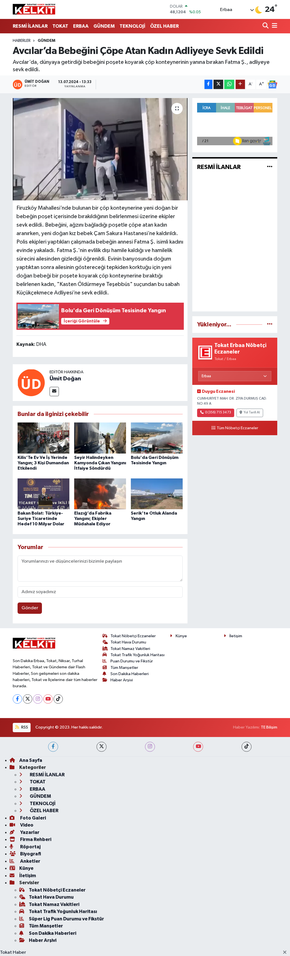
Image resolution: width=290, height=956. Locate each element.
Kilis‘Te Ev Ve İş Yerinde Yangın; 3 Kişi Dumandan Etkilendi (43, 463)
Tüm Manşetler (124, 667)
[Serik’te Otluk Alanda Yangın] (157, 493)
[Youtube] (48, 699)
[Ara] (266, 26)
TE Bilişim (269, 727)
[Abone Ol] (272, 84)
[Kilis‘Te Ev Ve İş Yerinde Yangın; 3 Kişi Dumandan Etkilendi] (43, 437)
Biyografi (30, 853)
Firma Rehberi (35, 839)
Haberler (22, 41)
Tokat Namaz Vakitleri (130, 649)
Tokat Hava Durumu (128, 642)
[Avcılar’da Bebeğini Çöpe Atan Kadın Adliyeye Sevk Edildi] (100, 149)
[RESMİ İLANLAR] (269, 167)
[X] (27, 699)
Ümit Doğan (65, 378)
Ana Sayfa (30, 760)
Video (26, 825)
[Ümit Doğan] (31, 382)
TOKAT (60, 26)
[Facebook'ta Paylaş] (208, 84)
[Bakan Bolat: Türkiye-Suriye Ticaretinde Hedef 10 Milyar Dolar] (43, 493)
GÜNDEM (104, 26)
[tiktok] (246, 747)
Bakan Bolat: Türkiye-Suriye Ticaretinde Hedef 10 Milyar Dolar (41, 518)
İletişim (235, 636)
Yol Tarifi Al (252, 412)
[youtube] (198, 747)
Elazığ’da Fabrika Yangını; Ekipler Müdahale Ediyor (92, 518)
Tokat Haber (13, 952)
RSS (24, 727)
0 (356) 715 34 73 (218, 412)
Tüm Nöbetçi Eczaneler (237, 428)
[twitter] (101, 747)
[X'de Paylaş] (218, 84)
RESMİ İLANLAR (30, 26)
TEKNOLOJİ (132, 26)
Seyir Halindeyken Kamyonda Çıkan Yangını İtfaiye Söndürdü (100, 463)
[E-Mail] (54, 391)
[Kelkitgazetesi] (34, 9)
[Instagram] (37, 699)
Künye (181, 636)
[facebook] (53, 747)
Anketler (29, 861)
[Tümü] (269, 324)
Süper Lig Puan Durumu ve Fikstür (66, 918)
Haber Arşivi (121, 680)
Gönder (30, 608)
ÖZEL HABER (164, 26)
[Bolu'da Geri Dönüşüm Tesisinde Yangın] (157, 437)
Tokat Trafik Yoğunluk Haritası (137, 655)
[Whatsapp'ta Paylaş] (229, 84)
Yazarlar (29, 832)
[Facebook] (17, 699)
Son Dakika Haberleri (129, 674)
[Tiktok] (58, 699)
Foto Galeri (32, 818)
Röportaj (29, 846)
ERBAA (81, 26)
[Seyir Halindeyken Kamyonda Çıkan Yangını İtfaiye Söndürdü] (100, 437)
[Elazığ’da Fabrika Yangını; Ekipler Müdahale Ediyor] (100, 493)
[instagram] (150, 747)
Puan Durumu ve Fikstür (131, 661)
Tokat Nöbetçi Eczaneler (133, 636)
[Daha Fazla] (240, 84)
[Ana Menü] (274, 26)
